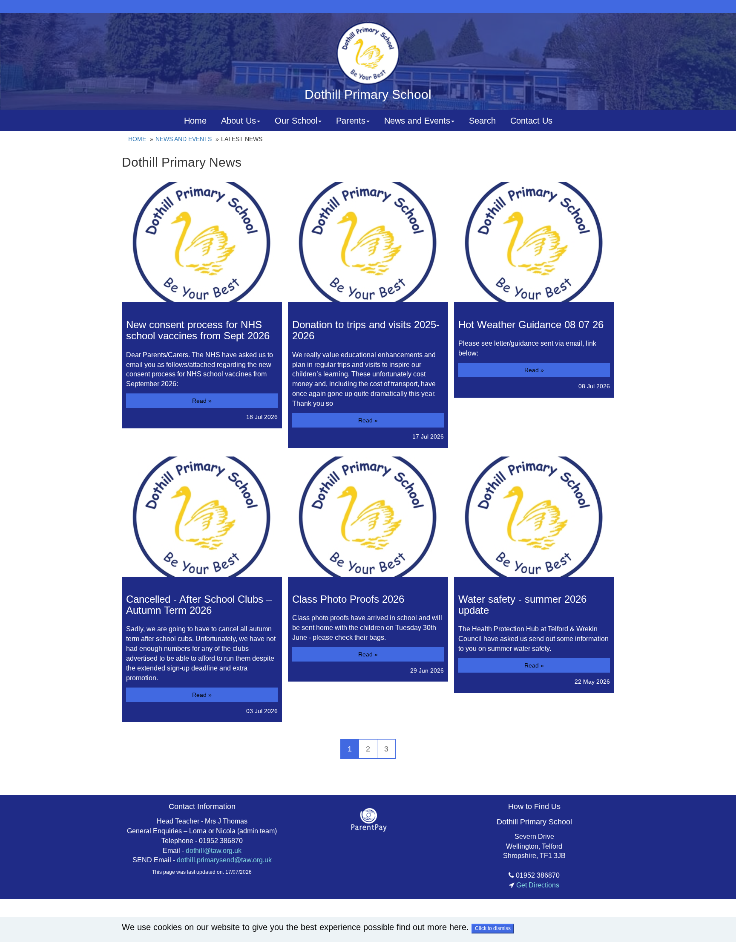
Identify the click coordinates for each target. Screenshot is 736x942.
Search (482, 120)
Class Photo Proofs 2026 (348, 599)
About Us (238, 120)
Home (195, 120)
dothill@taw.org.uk (214, 850)
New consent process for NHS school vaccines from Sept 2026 (198, 330)
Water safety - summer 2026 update (522, 604)
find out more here (431, 927)
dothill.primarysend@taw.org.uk (224, 860)
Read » (202, 400)
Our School (296, 120)
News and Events (417, 120)
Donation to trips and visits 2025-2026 (366, 330)
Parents (350, 120)
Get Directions (537, 885)
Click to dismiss (493, 928)
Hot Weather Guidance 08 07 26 (531, 324)
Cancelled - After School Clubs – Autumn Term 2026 (199, 604)
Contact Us (531, 120)
